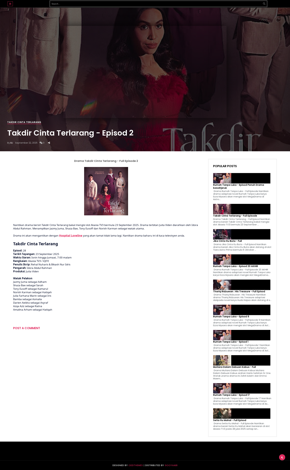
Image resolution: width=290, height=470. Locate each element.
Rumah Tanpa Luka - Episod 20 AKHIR (235, 266)
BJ (11, 142)
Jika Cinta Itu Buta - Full (227, 241)
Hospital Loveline (70, 235)
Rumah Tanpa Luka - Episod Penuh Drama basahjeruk (238, 186)
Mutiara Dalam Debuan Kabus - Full (234, 367)
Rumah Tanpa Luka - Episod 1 (230, 341)
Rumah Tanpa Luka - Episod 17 (231, 395)
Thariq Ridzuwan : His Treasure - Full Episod (239, 291)
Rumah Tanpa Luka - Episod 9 (231, 316)
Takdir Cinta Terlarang (24, 122)
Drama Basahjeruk (31, 2)
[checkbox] (282, 457)
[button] (10, 3)
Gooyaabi (171, 465)
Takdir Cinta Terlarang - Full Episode (235, 215)
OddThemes (136, 465)
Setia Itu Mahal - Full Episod (229, 420)
